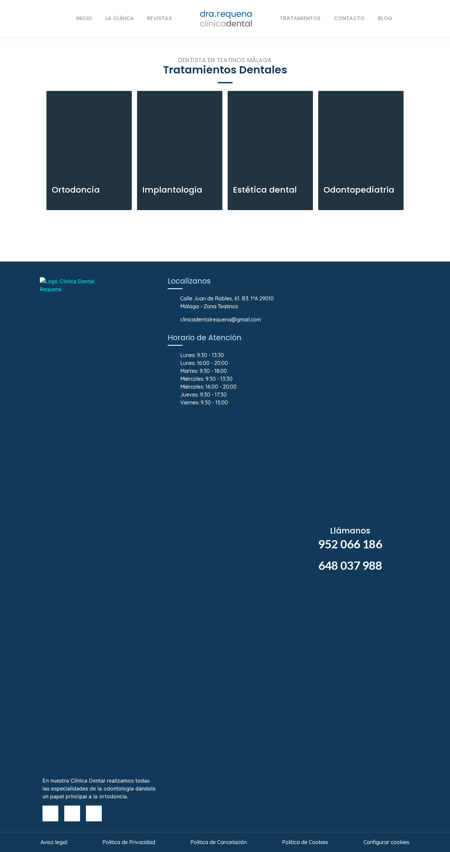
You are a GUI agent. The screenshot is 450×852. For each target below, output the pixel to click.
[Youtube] (72, 813)
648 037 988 (350, 565)
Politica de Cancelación (218, 842)
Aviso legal (54, 842)
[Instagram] (94, 813)
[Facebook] (50, 813)
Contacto (349, 18)
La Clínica (119, 18)
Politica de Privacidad (128, 842)
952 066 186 (350, 544)
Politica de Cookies (305, 842)
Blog (385, 18)
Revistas (159, 18)
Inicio (84, 18)
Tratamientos (300, 18)
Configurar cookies (386, 842)
